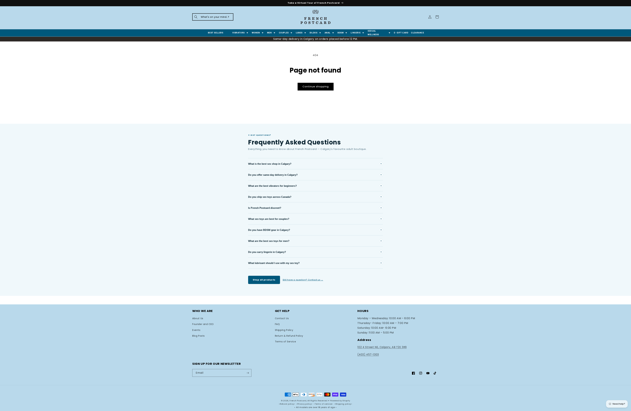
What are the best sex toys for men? (268, 241)
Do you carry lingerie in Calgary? (267, 252)
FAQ (277, 324)
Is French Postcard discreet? (264, 207)
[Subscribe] (247, 373)
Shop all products (264, 279)
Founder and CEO (203, 324)
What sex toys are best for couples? (268, 219)
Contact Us (282, 318)
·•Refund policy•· (287, 404)
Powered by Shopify (340, 400)
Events (196, 330)
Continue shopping (316, 86)
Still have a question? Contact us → (303, 279)
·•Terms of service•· (323, 404)
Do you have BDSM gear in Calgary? (269, 230)
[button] (212, 17)
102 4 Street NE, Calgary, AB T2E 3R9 (382, 347)
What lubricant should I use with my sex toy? (274, 263)
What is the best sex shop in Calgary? (269, 163)
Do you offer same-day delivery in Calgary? (273, 174)
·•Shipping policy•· (343, 404)
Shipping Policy (284, 330)
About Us (197, 318)
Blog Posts (198, 335)
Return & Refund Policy (289, 335)
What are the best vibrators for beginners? (272, 185)
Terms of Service (285, 341)
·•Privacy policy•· (304, 404)
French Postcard (298, 400)
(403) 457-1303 (368, 354)
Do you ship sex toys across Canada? (269, 196)
